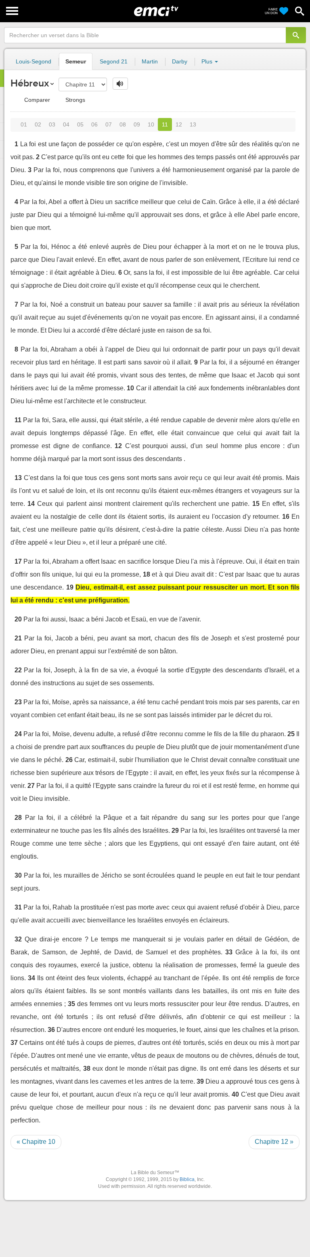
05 (80, 124)
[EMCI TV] (156, 10)
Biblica (187, 1179)
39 (200, 1081)
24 (18, 734)
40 (235, 1094)
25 (291, 734)
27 (31, 785)
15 (256, 503)
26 (69, 759)
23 (18, 702)
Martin (150, 61)
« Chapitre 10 (36, 1141)
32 (18, 939)
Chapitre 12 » (274, 1141)
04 (66, 124)
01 (24, 124)
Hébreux (29, 83)
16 (285, 516)
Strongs (74, 100)
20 (18, 619)
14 (31, 503)
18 (146, 574)
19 (69, 587)
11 (165, 124)
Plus (207, 61)
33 (228, 952)
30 (18, 875)
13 (193, 124)
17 (18, 561)
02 (38, 124)
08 (122, 124)
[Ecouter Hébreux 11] (120, 84)
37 (14, 1042)
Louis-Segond (33, 61)
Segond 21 (114, 61)
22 (18, 670)
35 (71, 1003)
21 (18, 638)
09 (137, 124)
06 (94, 124)
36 (51, 1029)
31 (18, 907)
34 (31, 978)
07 (108, 124)
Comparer (36, 100)
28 (18, 817)
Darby (179, 61)
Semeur (75, 61)
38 (86, 1068)
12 (179, 124)
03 (52, 124)
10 (151, 124)
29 (175, 830)
